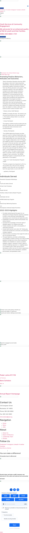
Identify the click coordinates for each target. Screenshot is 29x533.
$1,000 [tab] (21, 499)
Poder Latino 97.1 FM (8, 375)
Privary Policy (3, 450)
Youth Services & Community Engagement (11, 25)
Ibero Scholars (5, 381)
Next (2, 383)
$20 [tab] (5, 496)
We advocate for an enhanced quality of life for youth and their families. (14, 30)
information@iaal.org (6, 417)
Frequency (5, 512)
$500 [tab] (8, 499)
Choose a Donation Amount (9, 493)
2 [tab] (14, 489)
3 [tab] (17, 489)
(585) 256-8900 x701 (8, 34)
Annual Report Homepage (10, 394)
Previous (3, 378)
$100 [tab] (23, 496)
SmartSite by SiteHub (5, 448)
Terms (9, 450)
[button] (14, 13)
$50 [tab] (14, 496)
